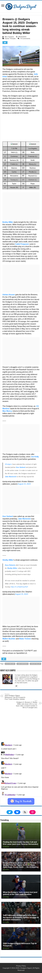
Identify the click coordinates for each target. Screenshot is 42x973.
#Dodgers (8, 464)
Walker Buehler (8, 639)
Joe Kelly (35, 457)
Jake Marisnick (10, 476)
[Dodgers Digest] (21, 6)
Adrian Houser (8, 295)
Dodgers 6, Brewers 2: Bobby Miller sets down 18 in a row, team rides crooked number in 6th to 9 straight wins (26, 704)
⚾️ (21, 801)
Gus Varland (20, 467)
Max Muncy (7, 411)
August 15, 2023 (24, 484)
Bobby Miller (7, 222)
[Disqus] (21, 769)
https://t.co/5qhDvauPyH (19, 587)
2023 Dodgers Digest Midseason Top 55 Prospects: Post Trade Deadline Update (15, 696)
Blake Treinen (25, 639)
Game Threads (10, 38)
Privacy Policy (21, 966)
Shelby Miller (7, 560)
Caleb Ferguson (22, 244)
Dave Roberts (10, 565)
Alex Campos (9, 37)
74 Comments (25, 38)
